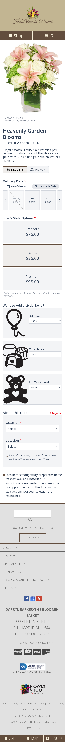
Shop (19, 35)
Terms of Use (33, 727)
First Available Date (46, 186)
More (7, 161)
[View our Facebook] (26, 600)
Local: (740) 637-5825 (32, 633)
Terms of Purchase (43, 721)
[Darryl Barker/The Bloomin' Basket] (32, 23)
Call (12, 738)
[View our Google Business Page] (32, 600)
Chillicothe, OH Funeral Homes (22, 703)
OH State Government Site (32, 715)
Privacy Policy (17, 721)
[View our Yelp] (39, 600)
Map (33, 738)
